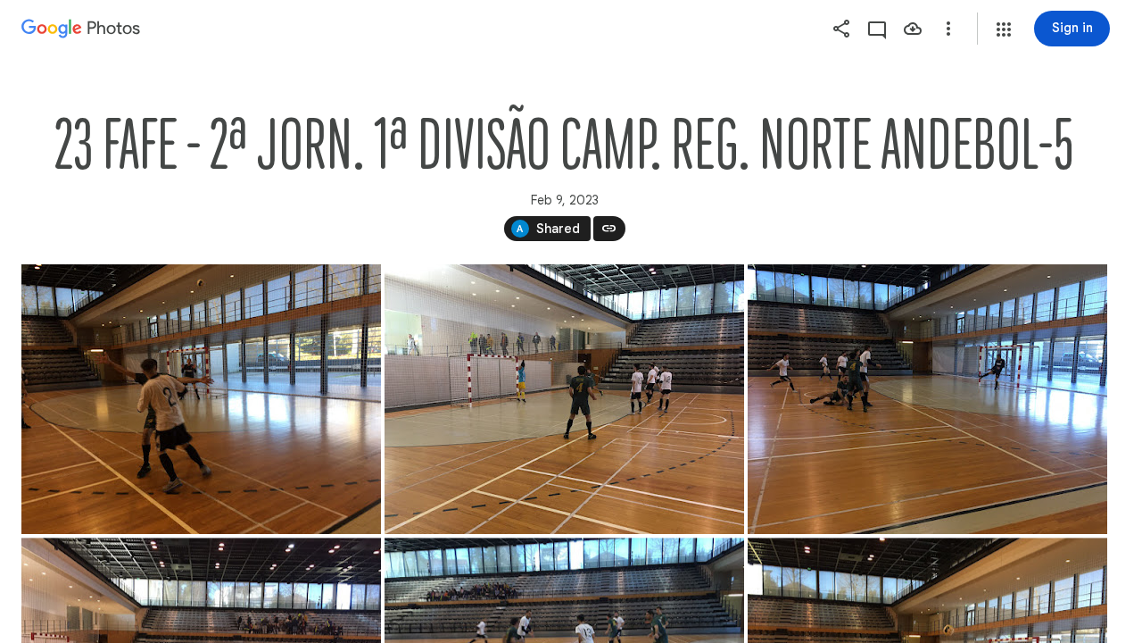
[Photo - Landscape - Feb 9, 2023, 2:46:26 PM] (201, 399)
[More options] (948, 28)
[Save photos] (913, 28)
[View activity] (877, 28)
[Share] (841, 28)
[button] (1004, 29)
